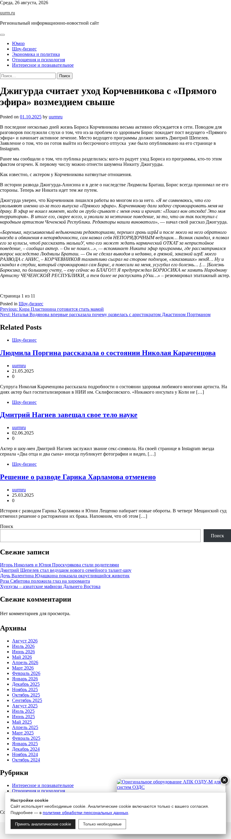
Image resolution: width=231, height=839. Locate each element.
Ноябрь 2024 (25, 754)
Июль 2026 (23, 646)
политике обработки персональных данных (85, 812)
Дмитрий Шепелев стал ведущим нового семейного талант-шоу (65, 570)
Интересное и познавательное (43, 65)
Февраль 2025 (26, 738)
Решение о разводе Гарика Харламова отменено (78, 477)
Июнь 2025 (23, 716)
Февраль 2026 (26, 673)
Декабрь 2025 (26, 684)
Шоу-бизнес (24, 48)
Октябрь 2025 (26, 694)
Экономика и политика (36, 54)
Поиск (6, 526)
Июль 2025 (23, 711)
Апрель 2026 (25, 662)
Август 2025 (25, 705)
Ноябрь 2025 (25, 689)
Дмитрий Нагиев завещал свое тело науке (68, 415)
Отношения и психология (38, 59)
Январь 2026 (25, 678)
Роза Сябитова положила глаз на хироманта (45, 581)
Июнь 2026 (23, 651)
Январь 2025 (25, 743)
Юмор (18, 43)
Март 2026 (23, 667)
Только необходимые (102, 824)
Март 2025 (23, 732)
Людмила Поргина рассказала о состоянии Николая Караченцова (108, 353)
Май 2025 (22, 722)
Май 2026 (22, 657)
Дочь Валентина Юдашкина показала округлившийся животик (65, 575)
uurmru (56, 116)
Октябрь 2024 (26, 759)
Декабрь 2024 (26, 749)
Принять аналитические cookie (43, 824)
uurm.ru (7, 12)
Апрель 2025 (25, 727)
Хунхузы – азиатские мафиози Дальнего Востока (50, 586)
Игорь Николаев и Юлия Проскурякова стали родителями (59, 564)
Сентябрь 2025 (27, 700)
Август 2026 (25, 640)
